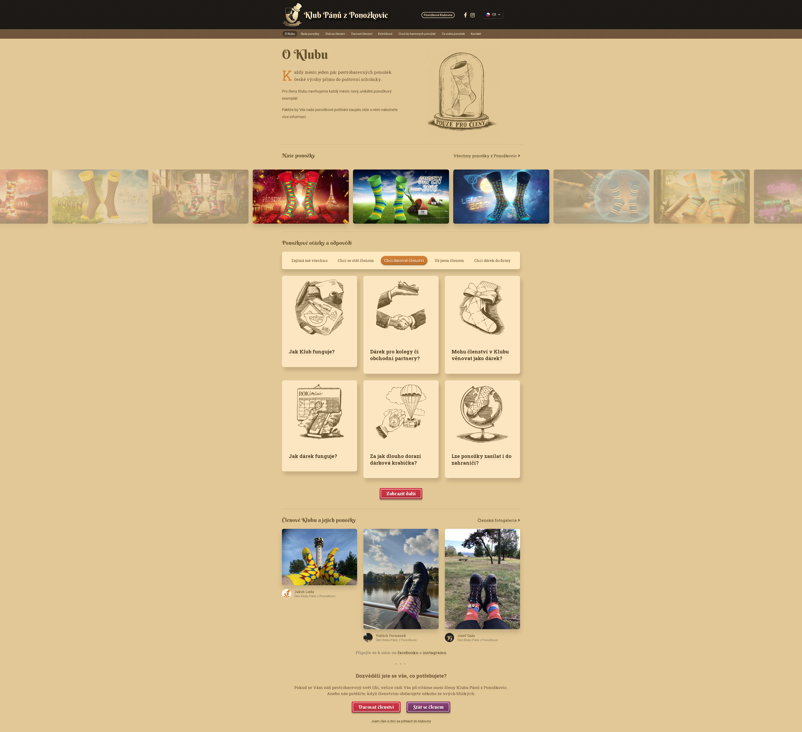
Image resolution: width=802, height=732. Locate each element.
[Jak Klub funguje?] (319, 309)
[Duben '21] (100, 197)
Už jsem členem (449, 260)
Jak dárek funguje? (313, 456)
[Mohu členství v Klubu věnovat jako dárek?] (482, 309)
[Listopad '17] (601, 197)
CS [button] (494, 14)
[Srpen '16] (401, 197)
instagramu (434, 652)
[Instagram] (472, 15)
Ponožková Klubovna (438, 15)
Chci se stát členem (356, 260)
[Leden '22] (501, 197)
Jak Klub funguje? (312, 351)
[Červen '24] (702, 197)
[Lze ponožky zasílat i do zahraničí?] (482, 413)
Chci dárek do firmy (492, 260)
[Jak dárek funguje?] (319, 413)
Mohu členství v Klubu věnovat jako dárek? (480, 355)
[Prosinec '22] (301, 197)
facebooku (408, 652)
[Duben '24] (200, 197)
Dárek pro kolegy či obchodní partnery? (395, 355)
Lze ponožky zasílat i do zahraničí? (481, 459)
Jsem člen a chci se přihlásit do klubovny (401, 721)
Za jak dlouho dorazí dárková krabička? (395, 459)
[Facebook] (465, 15)
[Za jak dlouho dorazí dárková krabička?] (401, 413)
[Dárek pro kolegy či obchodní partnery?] (401, 309)
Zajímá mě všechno (309, 260)
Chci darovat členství (404, 260)
